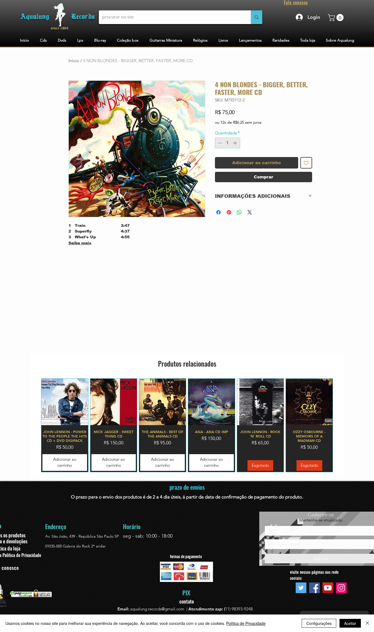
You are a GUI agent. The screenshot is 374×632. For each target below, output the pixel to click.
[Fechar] (367, 623)
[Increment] (235, 143)
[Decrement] (219, 143)
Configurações (319, 623)
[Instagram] (341, 587)
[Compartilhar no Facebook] (218, 212)
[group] (187, 425)
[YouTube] (328, 587)
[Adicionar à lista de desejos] (306, 163)
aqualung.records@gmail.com (157, 608)
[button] (336, 17)
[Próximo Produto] (341, 425)
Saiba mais (79, 243)
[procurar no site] (256, 17)
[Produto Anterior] (33, 425)
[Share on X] (249, 212)
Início (73, 60)
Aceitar (350, 623)
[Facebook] (314, 587)
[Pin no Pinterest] (229, 212)
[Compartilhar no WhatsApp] (239, 212)
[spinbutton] (227, 143)
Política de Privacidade (246, 623)
